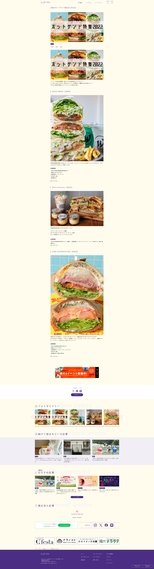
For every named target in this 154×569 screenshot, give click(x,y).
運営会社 (83, 559)
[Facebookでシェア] (77, 391)
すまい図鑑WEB (109, 553)
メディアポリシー (97, 556)
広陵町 (56, 46)
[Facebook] (106, 525)
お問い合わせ (96, 559)
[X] (100, 525)
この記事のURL (76, 394)
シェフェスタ (109, 562)
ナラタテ (108, 556)
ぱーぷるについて (85, 556)
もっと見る (76, 497)
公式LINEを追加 (64, 525)
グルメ (39, 549)
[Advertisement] (77, 363)
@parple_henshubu (77, 517)
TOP (36, 549)
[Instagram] (95, 525)
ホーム (82, 553)
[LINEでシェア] (81, 391)
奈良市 (52, 46)
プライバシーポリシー (98, 553)
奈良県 (61, 46)
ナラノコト (109, 559)
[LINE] (111, 525)
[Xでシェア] (73, 391)
